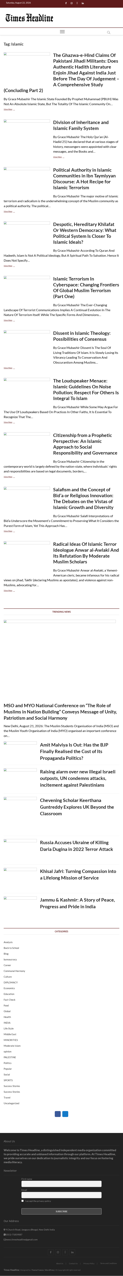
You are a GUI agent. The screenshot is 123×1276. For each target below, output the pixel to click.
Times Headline (11, 1269)
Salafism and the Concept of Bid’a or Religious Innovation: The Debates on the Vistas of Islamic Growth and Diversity (83, 498)
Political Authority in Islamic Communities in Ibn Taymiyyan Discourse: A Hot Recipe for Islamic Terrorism (84, 178)
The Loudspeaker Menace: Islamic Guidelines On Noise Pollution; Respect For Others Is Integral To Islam (86, 389)
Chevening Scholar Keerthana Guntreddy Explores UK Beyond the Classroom (77, 806)
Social (7, 1074)
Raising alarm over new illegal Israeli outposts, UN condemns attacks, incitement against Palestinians (77, 778)
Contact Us (73, 1263)
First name (26, 1179)
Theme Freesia (37, 1270)
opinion (7, 1051)
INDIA (7, 1022)
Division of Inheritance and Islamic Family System (81, 125)
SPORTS (8, 1080)
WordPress (49, 1270)
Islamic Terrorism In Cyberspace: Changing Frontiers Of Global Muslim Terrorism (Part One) (86, 287)
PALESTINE (10, 1057)
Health (7, 1016)
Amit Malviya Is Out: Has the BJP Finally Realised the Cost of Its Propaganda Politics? (74, 751)
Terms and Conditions (108, 1263)
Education (9, 993)
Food (6, 1005)
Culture (8, 976)
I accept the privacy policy (38, 1201)
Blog (6, 953)
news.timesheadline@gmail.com (22, 1239)
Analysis (8, 942)
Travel (7, 1097)
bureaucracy (10, 959)
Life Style (9, 1028)
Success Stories (12, 1086)
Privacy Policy (88, 1263)
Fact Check (9, 999)
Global (7, 1011)
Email (24, 1190)
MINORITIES (11, 1040)
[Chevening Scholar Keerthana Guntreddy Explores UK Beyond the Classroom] (20, 815)
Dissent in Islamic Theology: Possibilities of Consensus (82, 336)
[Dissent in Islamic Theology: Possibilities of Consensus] (27, 343)
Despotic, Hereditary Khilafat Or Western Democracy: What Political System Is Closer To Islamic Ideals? (84, 233)
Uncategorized (11, 1103)
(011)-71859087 (14, 1234)
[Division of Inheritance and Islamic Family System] (27, 136)
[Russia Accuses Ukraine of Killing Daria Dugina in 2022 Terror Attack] (20, 850)
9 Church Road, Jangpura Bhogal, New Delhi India (30, 1229)
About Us (59, 1263)
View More (14, 109)
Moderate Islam (12, 1045)
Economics (9, 988)
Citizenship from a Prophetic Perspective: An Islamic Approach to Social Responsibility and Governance (85, 443)
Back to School (11, 947)
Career (7, 965)
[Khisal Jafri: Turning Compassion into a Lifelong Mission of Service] (20, 879)
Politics (8, 1063)
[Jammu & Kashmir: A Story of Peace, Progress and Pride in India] (20, 908)
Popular (8, 1068)
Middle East (10, 1034)
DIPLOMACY (11, 982)
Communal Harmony (14, 970)
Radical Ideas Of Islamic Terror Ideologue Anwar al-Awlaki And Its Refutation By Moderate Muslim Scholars (86, 552)
